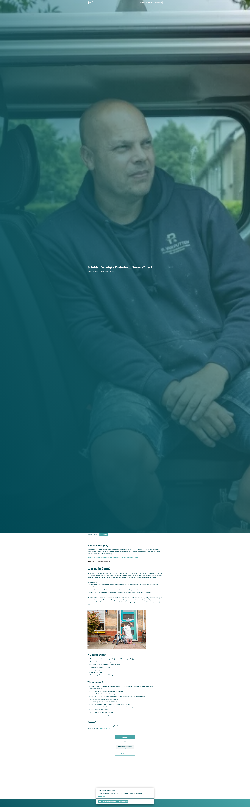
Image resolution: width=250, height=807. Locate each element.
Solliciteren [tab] (103, 534)
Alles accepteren (123, 801)
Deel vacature (125, 754)
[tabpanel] (125, 650)
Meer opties (101, 796)
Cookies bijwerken (125, 748)
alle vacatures (158, 2)
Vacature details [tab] (92, 534)
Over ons (150, 2)
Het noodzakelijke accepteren (107, 801)
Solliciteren (125, 737)
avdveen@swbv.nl (105, 728)
